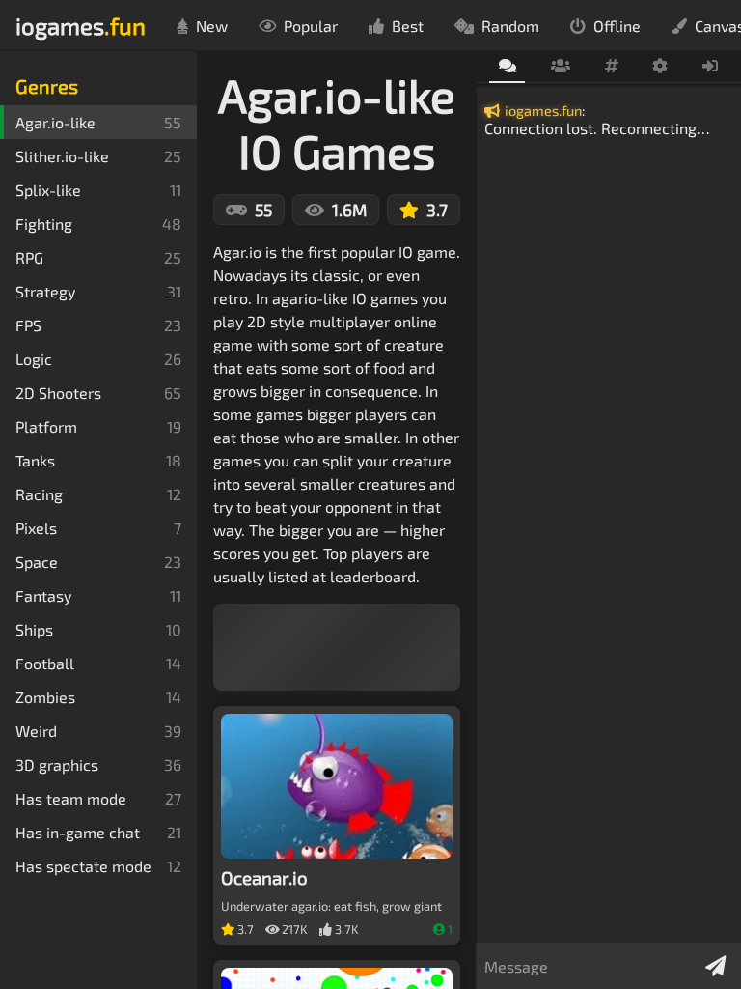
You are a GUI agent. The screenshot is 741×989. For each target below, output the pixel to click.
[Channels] (611, 66)
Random (510, 25)
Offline (617, 25)
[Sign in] (710, 66)
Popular (311, 25)
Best (408, 25)
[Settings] (660, 66)
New (212, 25)
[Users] (560, 66)
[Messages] (507, 67)
